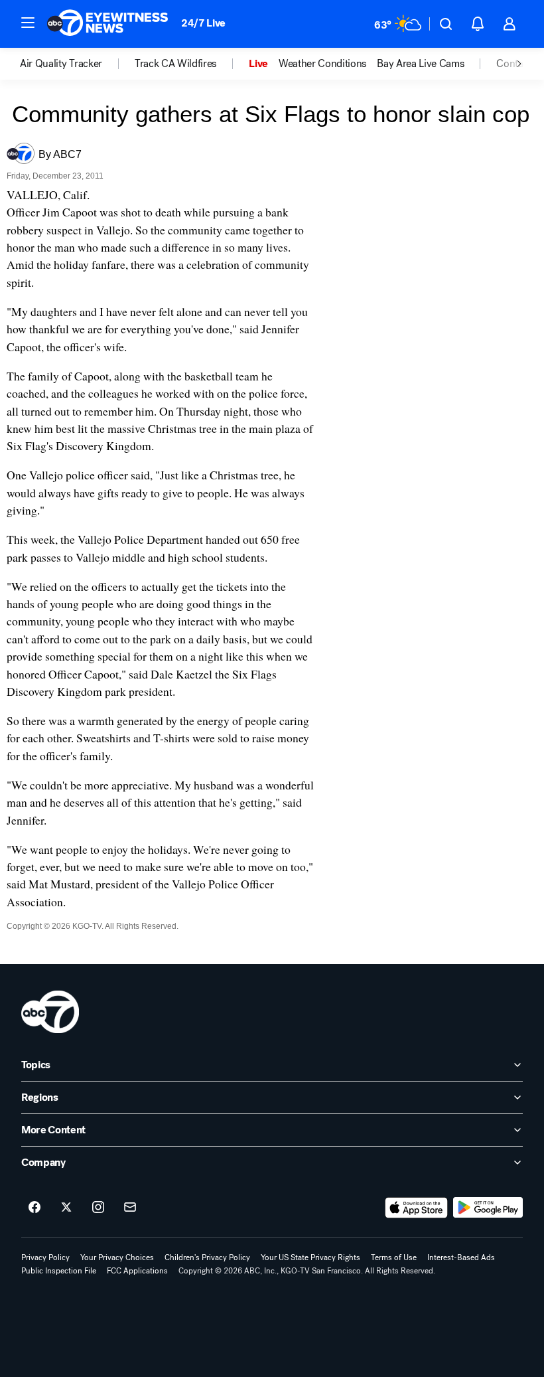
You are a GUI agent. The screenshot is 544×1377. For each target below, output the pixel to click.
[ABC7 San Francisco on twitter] (66, 1207)
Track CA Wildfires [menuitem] (175, 64)
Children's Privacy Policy (207, 1257)
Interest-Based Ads (461, 1257)
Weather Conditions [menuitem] (322, 64)
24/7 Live (203, 23)
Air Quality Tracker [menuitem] (61, 64)
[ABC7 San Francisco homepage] (107, 24)
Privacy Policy (45, 1257)
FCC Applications (137, 1271)
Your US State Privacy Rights (310, 1257)
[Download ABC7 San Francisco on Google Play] (488, 1207)
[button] (28, 22)
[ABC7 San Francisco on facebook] (34, 1207)
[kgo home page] (50, 1012)
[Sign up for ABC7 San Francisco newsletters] (130, 1207)
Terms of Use (394, 1257)
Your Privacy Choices (117, 1257)
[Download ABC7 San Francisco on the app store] (416, 1207)
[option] (77, 64)
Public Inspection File (58, 1271)
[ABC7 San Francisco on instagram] (98, 1207)
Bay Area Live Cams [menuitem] (420, 64)
